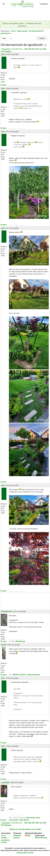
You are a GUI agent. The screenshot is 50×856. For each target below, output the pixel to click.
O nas (3, 835)
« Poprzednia (5, 49)
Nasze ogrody (22, 31)
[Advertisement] (25, 14)
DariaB (3, 645)
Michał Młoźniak (41, 838)
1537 (33, 49)
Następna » (8, 51)
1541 (2, 51)
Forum (13, 31)
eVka (3, 54)
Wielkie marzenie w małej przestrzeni (26, 674)
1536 (29, 49)
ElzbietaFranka (6, 611)
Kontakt (4, 842)
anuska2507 (5, 782)
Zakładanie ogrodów (17, 836)
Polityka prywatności (5, 839)
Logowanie (44, 4)
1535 (25, 49)
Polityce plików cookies (25, 852)
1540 (44, 49)
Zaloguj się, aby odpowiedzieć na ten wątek (25, 829)
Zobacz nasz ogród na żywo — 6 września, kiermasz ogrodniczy (22, 24)
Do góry (3, 85)
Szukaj (41, 38)
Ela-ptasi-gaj (20, 641)
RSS (28, 835)
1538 (36, 49)
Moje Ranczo (24, 820)
